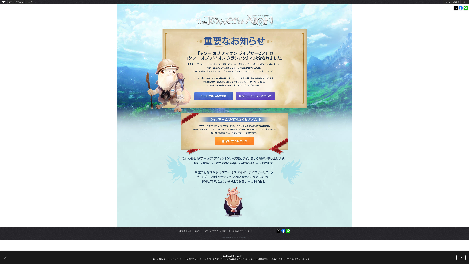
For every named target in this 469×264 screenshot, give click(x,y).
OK (461, 257)
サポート (248, 231)
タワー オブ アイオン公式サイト (217, 231)
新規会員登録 (185, 231)
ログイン (198, 231)
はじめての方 (237, 231)
